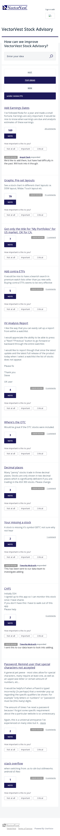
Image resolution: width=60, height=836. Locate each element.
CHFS (7, 588)
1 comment (51, 237)
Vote (10, 136)
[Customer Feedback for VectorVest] (15, 7)
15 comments (50, 195)
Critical (42, 149)
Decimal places (13, 467)
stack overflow (13, 763)
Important (26, 149)
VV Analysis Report (16, 323)
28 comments (50, 128)
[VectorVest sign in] (50, 16)
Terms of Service (25, 828)
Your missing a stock (17, 522)
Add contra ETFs (14, 271)
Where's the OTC (15, 422)
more (43, 723)
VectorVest (11, 828)
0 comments (51, 289)
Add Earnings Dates (16, 108)
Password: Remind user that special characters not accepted (27, 665)
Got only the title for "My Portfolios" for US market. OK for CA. (30, 230)
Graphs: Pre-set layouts (19, 180)
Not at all (12, 149)
